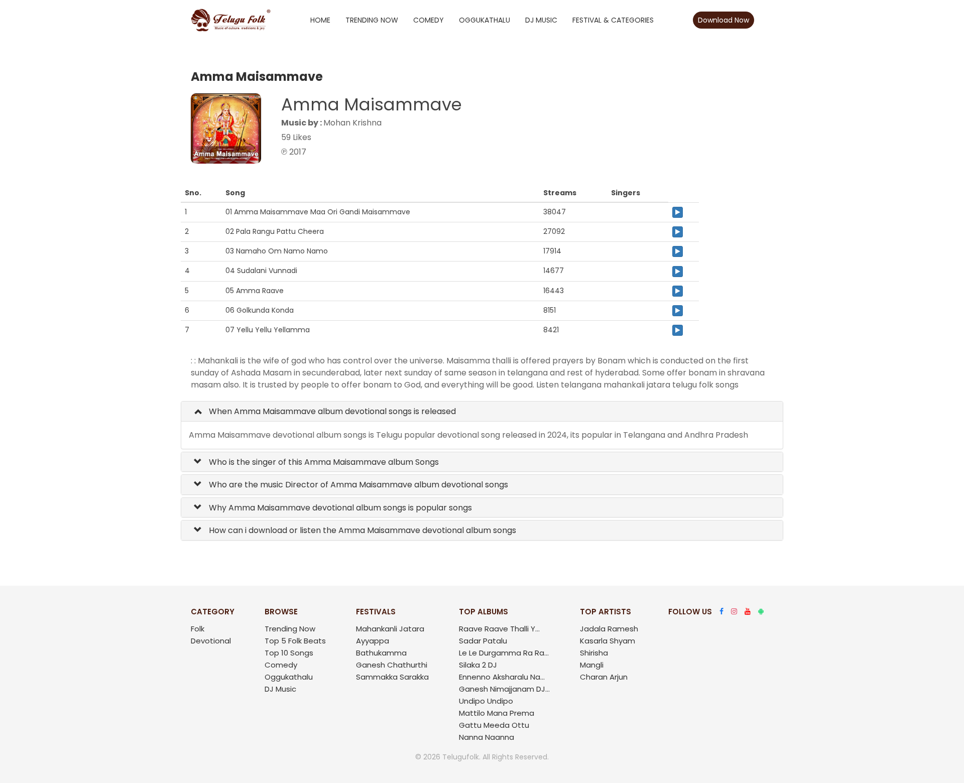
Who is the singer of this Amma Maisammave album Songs (323, 462)
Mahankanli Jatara (390, 628)
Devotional (211, 640)
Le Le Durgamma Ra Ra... (504, 652)
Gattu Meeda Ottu (494, 725)
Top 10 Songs (289, 652)
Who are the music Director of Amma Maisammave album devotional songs (357, 484)
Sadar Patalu (483, 640)
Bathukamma (381, 652)
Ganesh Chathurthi (391, 665)
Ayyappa (372, 640)
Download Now (723, 20)
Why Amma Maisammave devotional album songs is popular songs (339, 507)
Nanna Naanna (486, 737)
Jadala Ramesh (609, 628)
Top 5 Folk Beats (295, 640)
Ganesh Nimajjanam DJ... (504, 689)
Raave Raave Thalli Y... (499, 628)
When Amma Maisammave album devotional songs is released (331, 411)
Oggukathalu (484, 20)
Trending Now (371, 20)
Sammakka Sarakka (392, 677)
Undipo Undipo (486, 701)
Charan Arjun (604, 677)
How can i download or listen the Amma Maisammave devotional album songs (361, 530)
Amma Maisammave (371, 104)
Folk (197, 628)
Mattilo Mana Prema (496, 713)
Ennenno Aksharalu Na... (502, 677)
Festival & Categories (613, 20)
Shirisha (594, 652)
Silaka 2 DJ (478, 665)
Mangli (592, 665)
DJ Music (541, 20)
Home (320, 20)
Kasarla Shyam (607, 640)
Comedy (428, 20)
